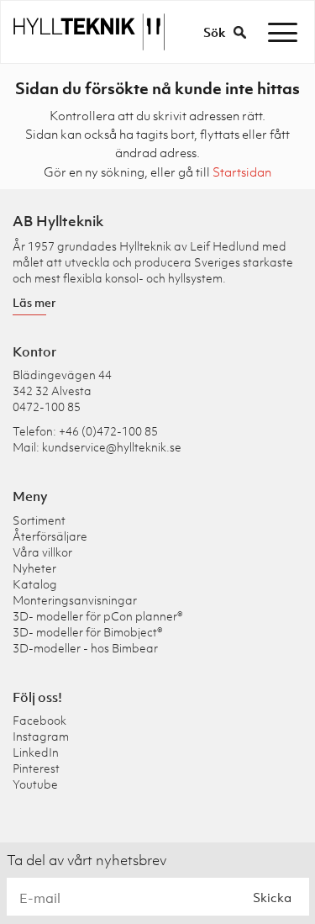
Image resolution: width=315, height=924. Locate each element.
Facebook (39, 720)
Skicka (272, 897)
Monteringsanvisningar (75, 600)
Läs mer (34, 302)
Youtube (35, 784)
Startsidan (242, 171)
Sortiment (39, 520)
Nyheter (34, 568)
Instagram (41, 736)
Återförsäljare (50, 536)
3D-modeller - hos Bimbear (85, 648)
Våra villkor (42, 552)
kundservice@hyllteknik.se (111, 447)
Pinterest (36, 768)
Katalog (35, 584)
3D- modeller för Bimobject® (88, 632)
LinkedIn (36, 752)
